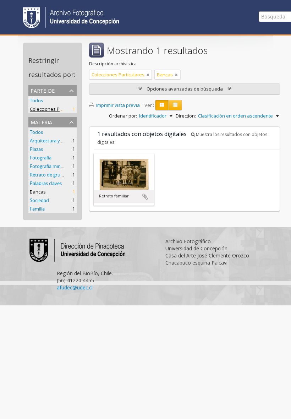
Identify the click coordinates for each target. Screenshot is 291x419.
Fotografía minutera (51, 166)
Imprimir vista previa (117, 105)
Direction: (186, 116)
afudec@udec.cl (75, 287)
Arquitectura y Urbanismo (57, 140)
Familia (37, 209)
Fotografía (40, 157)
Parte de (43, 90)
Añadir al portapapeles (145, 196)
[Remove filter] (148, 74)
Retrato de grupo (48, 175)
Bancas (38, 192)
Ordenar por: (123, 116)
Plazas (36, 149)
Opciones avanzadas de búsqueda (185, 89)
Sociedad (39, 200)
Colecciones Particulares (56, 109)
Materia (41, 121)
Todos (36, 100)
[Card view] (162, 105)
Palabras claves (46, 183)
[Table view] (175, 105)
